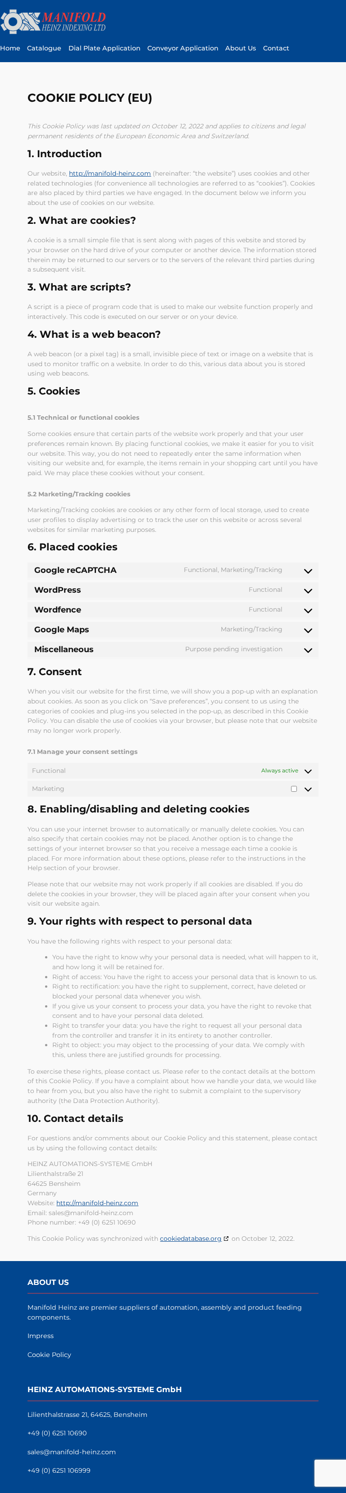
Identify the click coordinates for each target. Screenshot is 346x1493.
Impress (40, 1336)
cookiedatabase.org (191, 1238)
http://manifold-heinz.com (110, 173)
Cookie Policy (49, 1355)
